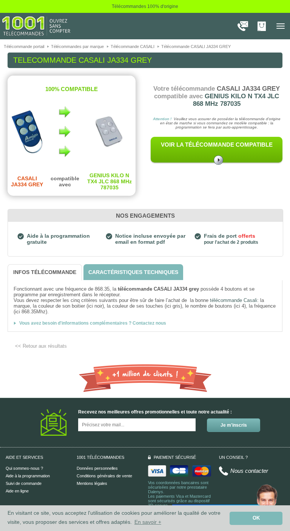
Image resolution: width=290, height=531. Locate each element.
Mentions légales (92, 483)
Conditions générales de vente (104, 476)
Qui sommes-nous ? (24, 468)
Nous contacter (249, 471)
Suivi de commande (24, 483)
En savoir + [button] (147, 522)
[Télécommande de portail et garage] (36, 25)
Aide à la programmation (28, 476)
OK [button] (256, 518)
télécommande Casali (233, 300)
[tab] (45, 272)
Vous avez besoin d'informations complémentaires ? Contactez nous (92, 323)
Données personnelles (97, 468)
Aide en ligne (17, 491)
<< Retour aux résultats (41, 346)
